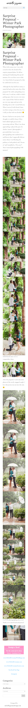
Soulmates (10, 30)
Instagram (14, 674)
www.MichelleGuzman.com (14, 662)
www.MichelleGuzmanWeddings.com (14, 658)
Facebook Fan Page (14, 670)
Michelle (5, 30)
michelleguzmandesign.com (13, 705)
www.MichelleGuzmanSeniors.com (14, 666)
